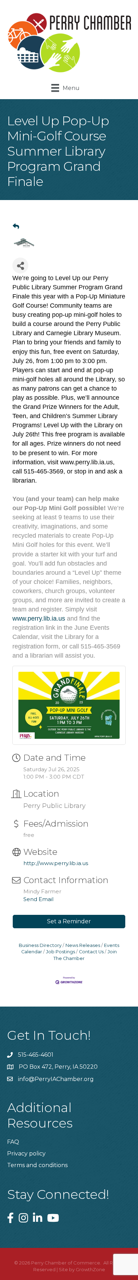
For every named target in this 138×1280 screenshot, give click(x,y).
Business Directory (40, 945)
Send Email (38, 899)
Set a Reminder (69, 921)
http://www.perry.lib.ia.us (55, 863)
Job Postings (60, 951)
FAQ (13, 1142)
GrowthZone (90, 1269)
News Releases (82, 945)
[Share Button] (20, 265)
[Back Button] (16, 226)
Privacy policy (26, 1153)
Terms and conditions (37, 1165)
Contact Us (91, 951)
